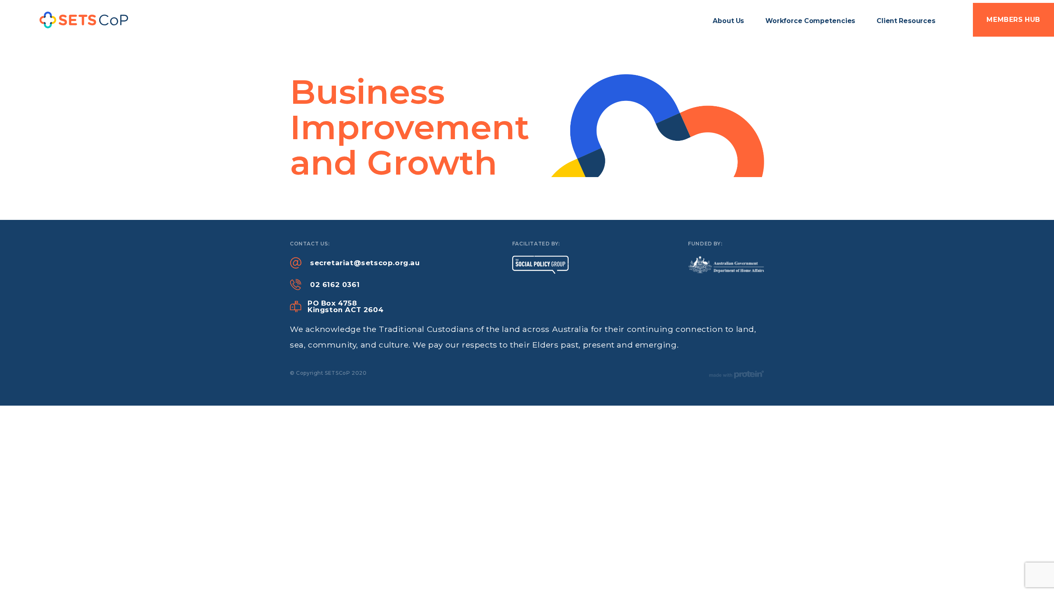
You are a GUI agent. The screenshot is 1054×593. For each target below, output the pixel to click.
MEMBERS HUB (1013, 19)
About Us (728, 21)
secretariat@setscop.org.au (365, 263)
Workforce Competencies (810, 21)
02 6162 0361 (334, 284)
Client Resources (906, 21)
